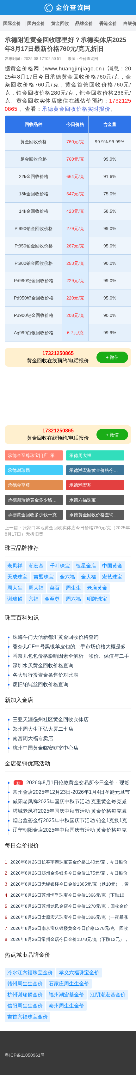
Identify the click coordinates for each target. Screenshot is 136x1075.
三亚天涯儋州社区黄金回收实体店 (51, 719)
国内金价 (36, 23)
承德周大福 (80, 455)
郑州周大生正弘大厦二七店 (43, 729)
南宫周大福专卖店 (33, 738)
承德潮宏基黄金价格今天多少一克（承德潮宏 (96, 470)
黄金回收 (60, 23)
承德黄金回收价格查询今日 (95, 514)
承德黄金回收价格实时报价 (76, 109)
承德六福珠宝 (82, 499)
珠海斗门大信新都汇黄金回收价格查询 (56, 637)
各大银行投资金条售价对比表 (45, 675)
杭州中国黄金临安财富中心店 (45, 748)
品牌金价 (84, 23)
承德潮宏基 (80, 485)
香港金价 (108, 23)
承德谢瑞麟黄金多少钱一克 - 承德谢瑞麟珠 (35, 499)
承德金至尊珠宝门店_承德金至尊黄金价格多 (35, 455)
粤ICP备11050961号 (25, 1055)
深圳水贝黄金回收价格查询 (43, 665)
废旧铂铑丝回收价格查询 (40, 684)
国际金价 (12, 23)
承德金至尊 (19, 485)
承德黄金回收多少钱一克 (32, 514)
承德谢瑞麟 (19, 470)
